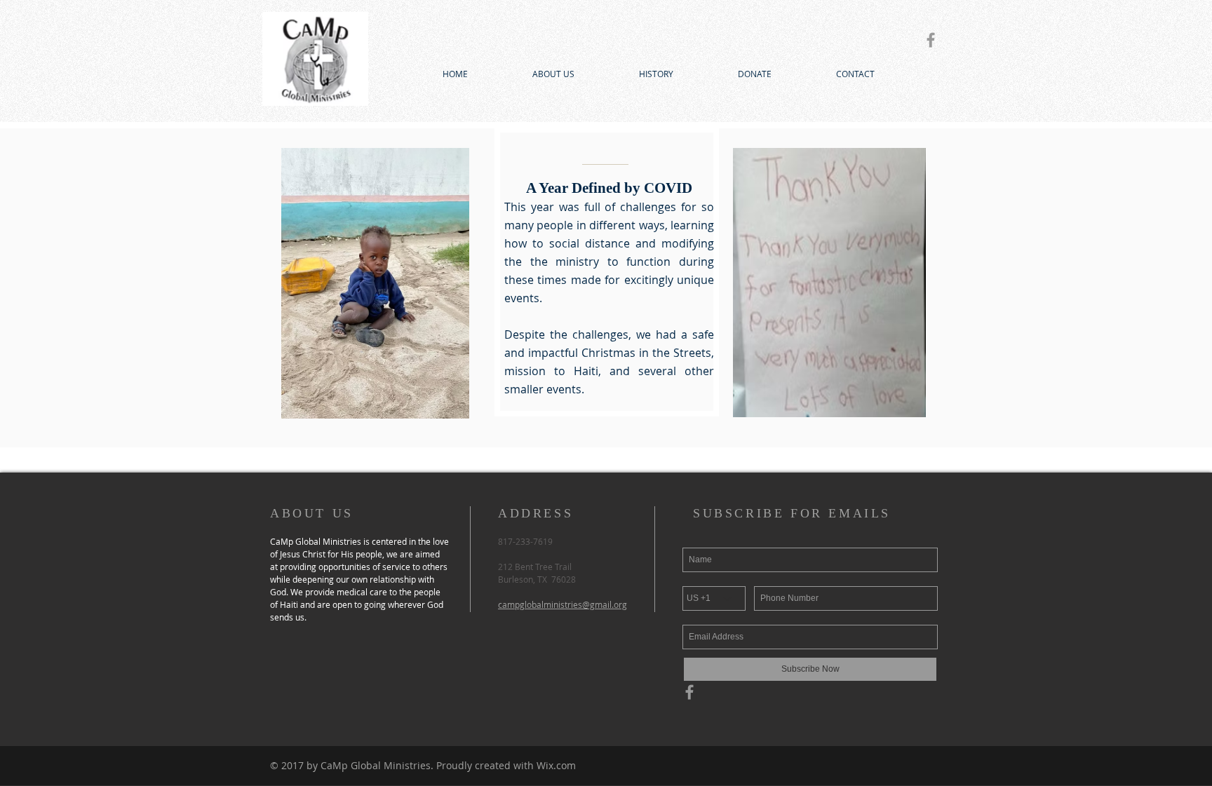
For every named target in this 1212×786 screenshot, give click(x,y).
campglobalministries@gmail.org (562, 604)
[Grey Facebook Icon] (931, 40)
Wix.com (556, 765)
